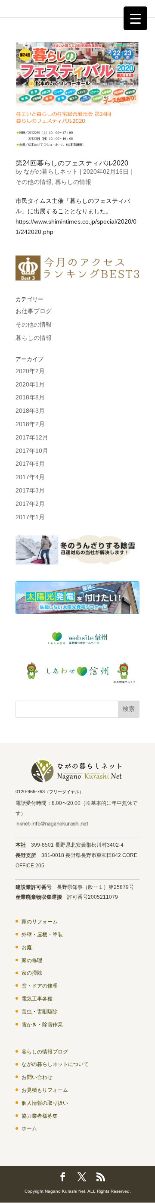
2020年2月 (30, 371)
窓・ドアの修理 (40, 986)
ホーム (29, 1128)
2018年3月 (30, 410)
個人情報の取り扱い (45, 1103)
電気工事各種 (37, 999)
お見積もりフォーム (45, 1090)
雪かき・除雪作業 (42, 1025)
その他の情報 (34, 181)
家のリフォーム (40, 922)
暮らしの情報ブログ (45, 1052)
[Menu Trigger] (135, 18)
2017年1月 (30, 517)
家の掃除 (32, 973)
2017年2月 (30, 503)
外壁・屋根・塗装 (42, 935)
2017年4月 (30, 477)
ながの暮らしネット (51, 171)
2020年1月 (30, 384)
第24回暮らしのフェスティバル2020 (72, 163)
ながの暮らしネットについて (55, 1064)
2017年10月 (32, 450)
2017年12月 (32, 437)
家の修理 (32, 960)
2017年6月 (30, 463)
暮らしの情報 (73, 181)
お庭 (27, 947)
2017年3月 (30, 490)
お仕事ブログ (34, 311)
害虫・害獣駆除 (40, 1012)
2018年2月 (30, 424)
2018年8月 (30, 397)
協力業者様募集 (40, 1116)
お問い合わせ (37, 1077)
